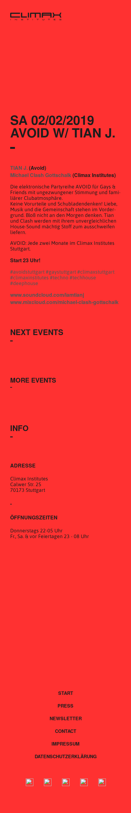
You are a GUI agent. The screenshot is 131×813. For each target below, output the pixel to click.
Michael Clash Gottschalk (40, 175)
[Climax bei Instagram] (48, 783)
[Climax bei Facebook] (29, 783)
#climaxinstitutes (29, 277)
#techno (59, 277)
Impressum (65, 743)
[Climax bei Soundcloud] (84, 783)
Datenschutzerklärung (66, 756)
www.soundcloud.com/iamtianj (47, 294)
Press (65, 705)
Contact (65, 731)
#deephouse (24, 283)
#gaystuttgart (61, 272)
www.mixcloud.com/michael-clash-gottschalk (64, 302)
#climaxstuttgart (95, 272)
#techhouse (83, 277)
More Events (33, 379)
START (65, 693)
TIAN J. (19, 167)
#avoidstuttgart (27, 272)
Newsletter (66, 718)
